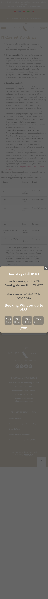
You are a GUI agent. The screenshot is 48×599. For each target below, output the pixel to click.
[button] (24, 328)
